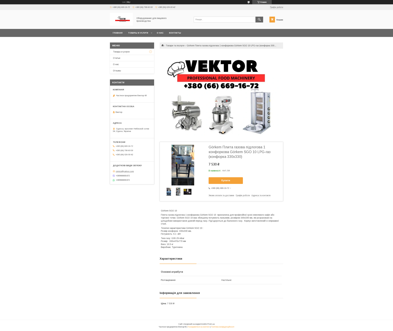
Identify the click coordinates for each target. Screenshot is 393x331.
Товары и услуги (138, 33)
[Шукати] (259, 19)
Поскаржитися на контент (199, 327)
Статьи (116, 58)
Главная (118, 33)
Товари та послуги (175, 45)
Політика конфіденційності (222, 327)
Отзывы (117, 70)
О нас (160, 33)
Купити (225, 180)
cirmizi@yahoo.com (125, 171)
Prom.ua (211, 324)
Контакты (175, 33)
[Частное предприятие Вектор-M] (121, 25)
